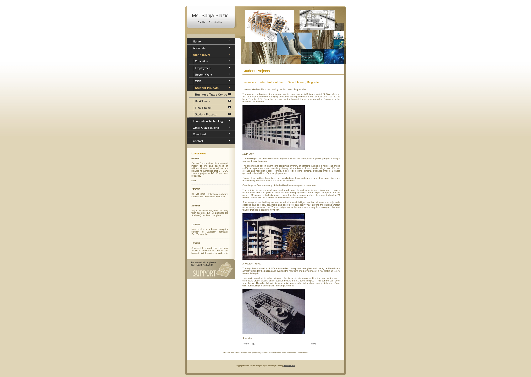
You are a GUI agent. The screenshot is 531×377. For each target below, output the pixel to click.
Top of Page (249, 343)
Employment (203, 68)
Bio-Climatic (203, 101)
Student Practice (206, 114)
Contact (198, 141)
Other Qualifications (206, 127)
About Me (199, 48)
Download (199, 134)
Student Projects (207, 88)
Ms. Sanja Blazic (210, 15)
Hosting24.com (289, 366)
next (313, 343)
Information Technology (208, 121)
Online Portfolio (210, 22)
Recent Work (203, 74)
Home (197, 41)
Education (201, 61)
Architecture (201, 54)
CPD (198, 81)
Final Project (203, 107)
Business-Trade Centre (211, 94)
